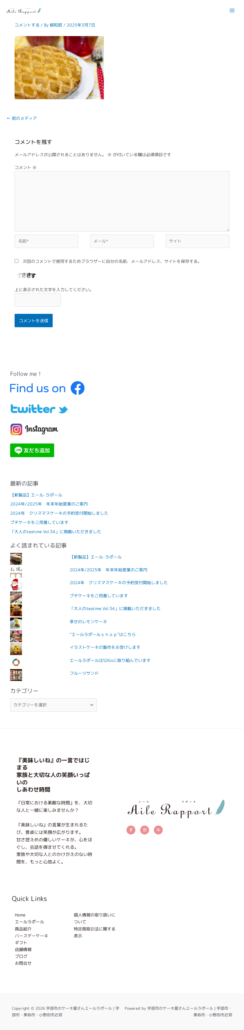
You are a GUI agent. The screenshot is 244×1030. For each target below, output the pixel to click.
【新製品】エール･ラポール (36, 495)
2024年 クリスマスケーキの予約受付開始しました (59, 513)
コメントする (27, 25)
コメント (26, 167)
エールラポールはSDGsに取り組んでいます (110, 660)
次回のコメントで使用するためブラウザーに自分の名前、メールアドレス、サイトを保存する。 (112, 261)
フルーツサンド (84, 673)
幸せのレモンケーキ (88, 621)
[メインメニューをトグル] (232, 10)
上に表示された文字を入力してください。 (54, 289)
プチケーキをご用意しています (39, 522)
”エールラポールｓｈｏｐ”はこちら (103, 634)
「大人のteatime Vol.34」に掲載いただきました (55, 531)
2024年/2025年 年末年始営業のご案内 (49, 504)
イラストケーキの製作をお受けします (105, 647)
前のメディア (22, 118)
